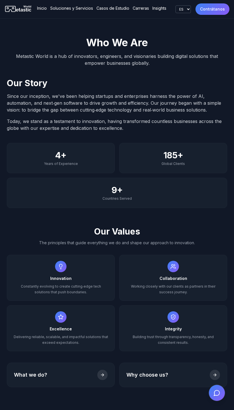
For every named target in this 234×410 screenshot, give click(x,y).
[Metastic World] (19, 9)
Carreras (141, 8)
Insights (159, 8)
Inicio (42, 8)
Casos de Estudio (112, 8)
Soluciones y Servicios (71, 8)
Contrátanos (212, 9)
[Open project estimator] (217, 393)
